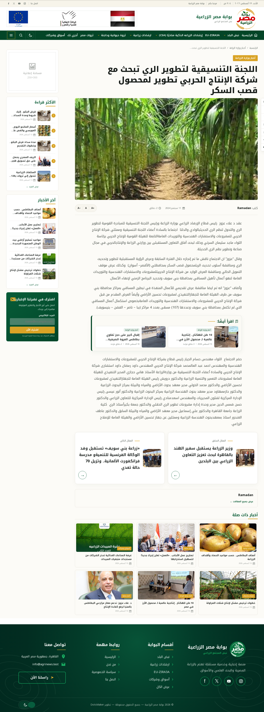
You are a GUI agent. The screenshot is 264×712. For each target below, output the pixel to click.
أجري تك (72, 35)
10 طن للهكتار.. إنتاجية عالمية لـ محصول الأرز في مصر (167, 605)
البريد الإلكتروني (47, 315)
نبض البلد (233, 35)
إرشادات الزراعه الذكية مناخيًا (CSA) (181, 35)
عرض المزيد (32, 186)
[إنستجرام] (24, 3)
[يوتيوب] (19, 3)
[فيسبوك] (8, 3)
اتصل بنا (34, 3)
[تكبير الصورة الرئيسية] (166, 149)
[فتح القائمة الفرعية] (224, 35)
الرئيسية (253, 48)
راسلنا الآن (42, 677)
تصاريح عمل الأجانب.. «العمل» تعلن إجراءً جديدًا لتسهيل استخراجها (167, 557)
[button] (24, 704)
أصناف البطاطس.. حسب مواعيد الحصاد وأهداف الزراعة (228, 557)
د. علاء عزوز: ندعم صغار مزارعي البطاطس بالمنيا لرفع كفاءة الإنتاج (108, 605)
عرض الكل (163, 687)
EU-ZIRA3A (212, 35)
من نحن (111, 664)
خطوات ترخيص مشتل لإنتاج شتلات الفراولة (230, 603)
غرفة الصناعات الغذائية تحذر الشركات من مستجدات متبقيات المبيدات (108, 557)
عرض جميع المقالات (241, 501)
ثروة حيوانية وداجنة (113, 35)
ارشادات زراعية (142, 35)
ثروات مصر (86, 35)
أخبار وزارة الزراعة (238, 48)
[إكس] (14, 3)
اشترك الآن (32, 330)
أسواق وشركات (55, 35)
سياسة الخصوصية (104, 672)
